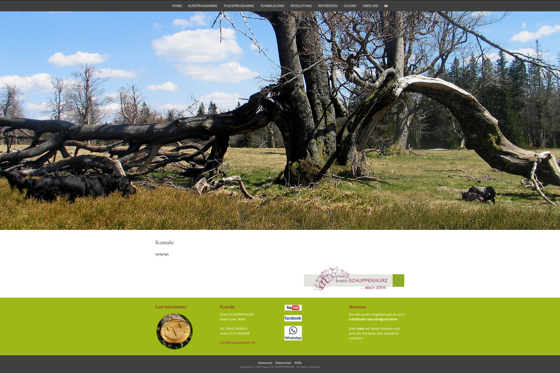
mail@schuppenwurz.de (238, 342)
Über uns (370, 5)
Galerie (350, 5)
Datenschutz (283, 362)
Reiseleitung (301, 5)
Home (177, 5)
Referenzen (328, 5)
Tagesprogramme (239, 5)
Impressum (265, 362)
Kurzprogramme (202, 5)
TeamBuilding (272, 5)
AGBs (298, 362)
